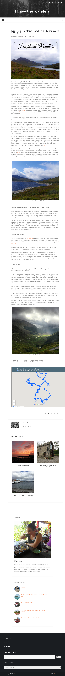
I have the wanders (32, 11)
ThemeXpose (57, 674)
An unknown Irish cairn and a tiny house (48, 466)
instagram (7, 646)
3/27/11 (23, 587)
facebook (6, 642)
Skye (18, 152)
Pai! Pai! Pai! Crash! (27, 602)
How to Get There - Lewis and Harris (23, 496)
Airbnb (21, 112)
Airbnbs (23, 110)
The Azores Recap (23, 465)
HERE (46, 145)
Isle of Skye (29, 238)
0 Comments (30, 36)
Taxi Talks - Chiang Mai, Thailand (31, 618)
